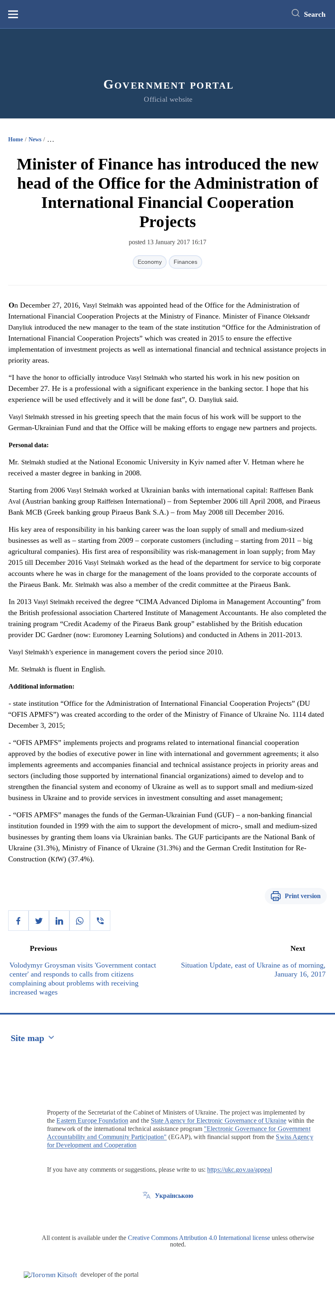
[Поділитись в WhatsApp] (79, 920)
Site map (27, 1038)
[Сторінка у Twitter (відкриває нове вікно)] (147, 1214)
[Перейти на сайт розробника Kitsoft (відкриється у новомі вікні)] (50, 1274)
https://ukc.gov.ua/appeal (239, 1169)
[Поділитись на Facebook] (18, 920)
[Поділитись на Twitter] (39, 920)
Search (315, 14)
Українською (174, 1195)
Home (15, 139)
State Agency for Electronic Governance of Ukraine (218, 1120)
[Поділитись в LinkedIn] (59, 920)
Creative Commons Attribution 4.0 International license (199, 1237)
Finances (185, 262)
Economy (150, 262)
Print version (303, 895)
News (35, 139)
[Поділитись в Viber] (100, 920)
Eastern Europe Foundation (92, 1120)
